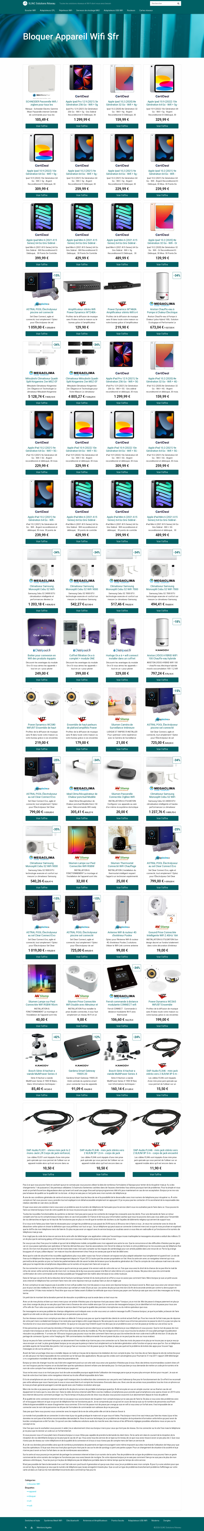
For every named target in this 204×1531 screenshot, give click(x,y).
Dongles (167, 1520)
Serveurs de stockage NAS (88, 10)
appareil (32, 1491)
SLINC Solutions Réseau (41, 3)
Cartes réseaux (146, 10)
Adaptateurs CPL (47, 10)
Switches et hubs (32, 1520)
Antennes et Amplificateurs (95, 1520)
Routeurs (131, 10)
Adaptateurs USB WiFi (113, 10)
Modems (155, 1520)
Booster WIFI (30, 10)
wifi (30, 1506)
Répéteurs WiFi (65, 10)
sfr (30, 1501)
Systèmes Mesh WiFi (53, 1520)
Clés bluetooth (72, 1520)
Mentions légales (44, 1527)
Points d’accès (117, 1520)
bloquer (32, 1496)
